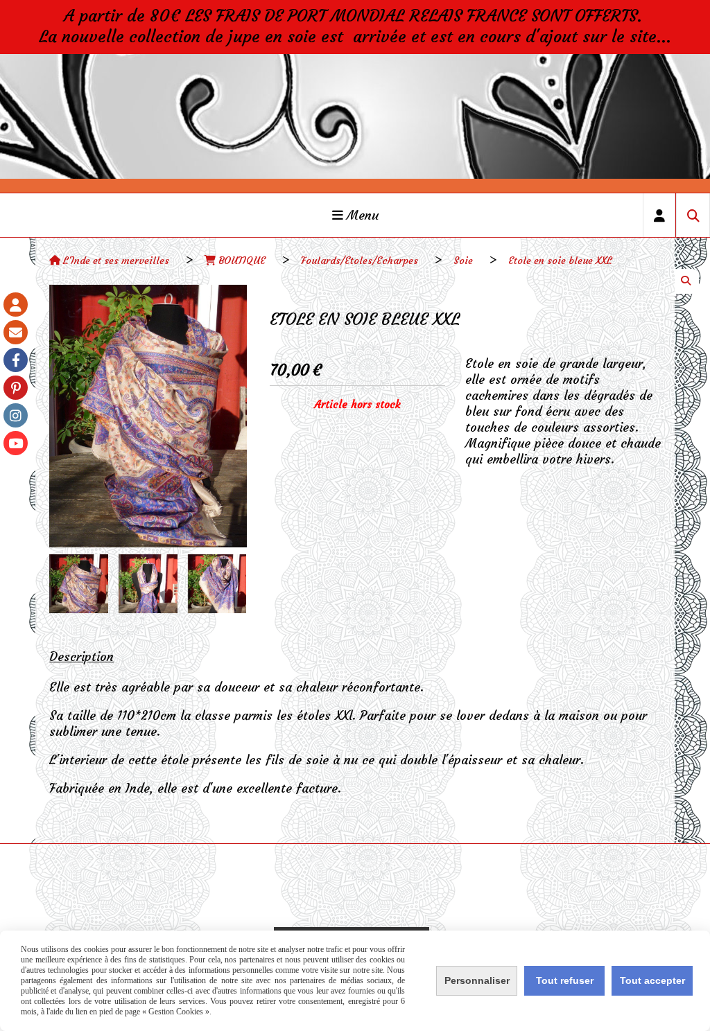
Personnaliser (477, 980)
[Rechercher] (693, 215)
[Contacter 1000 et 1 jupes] (15, 332)
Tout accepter (652, 980)
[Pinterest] (15, 388)
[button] (227, 583)
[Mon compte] (15, 304)
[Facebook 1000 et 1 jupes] (15, 360)
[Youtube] (15, 443)
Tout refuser (565, 980)
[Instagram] (15, 415)
